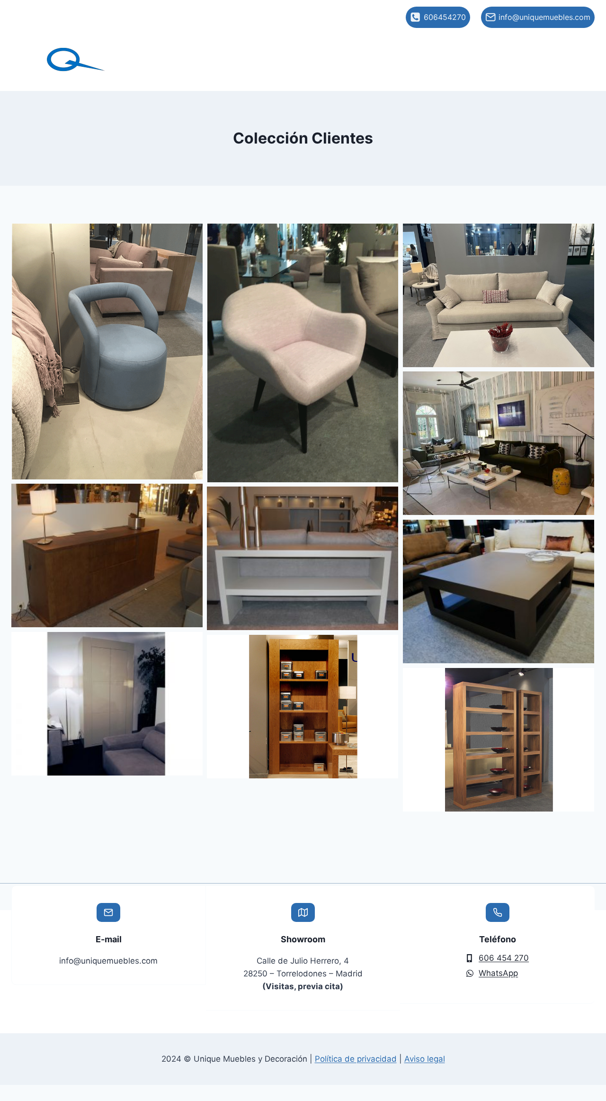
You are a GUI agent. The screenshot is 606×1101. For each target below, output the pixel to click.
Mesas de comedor (214, 68)
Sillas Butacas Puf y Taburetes (430, 49)
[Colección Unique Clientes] (107, 351)
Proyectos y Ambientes (305, 49)
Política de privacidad (356, 1059)
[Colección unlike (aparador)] (107, 555)
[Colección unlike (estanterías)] (498, 740)
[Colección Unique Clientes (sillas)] (302, 353)
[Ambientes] (498, 443)
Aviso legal (424, 1059)
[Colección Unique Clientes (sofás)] (498, 295)
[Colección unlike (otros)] (107, 704)
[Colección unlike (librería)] (302, 706)
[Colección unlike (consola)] (302, 558)
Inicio (171, 49)
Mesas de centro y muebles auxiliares (344, 68)
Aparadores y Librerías (481, 68)
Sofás (222, 49)
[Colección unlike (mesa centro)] (498, 591)
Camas (527, 49)
